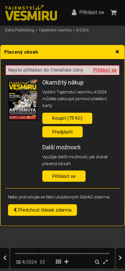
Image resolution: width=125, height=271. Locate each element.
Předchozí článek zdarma (44, 210)
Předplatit (62, 132)
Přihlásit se (105, 70)
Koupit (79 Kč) (67, 118)
